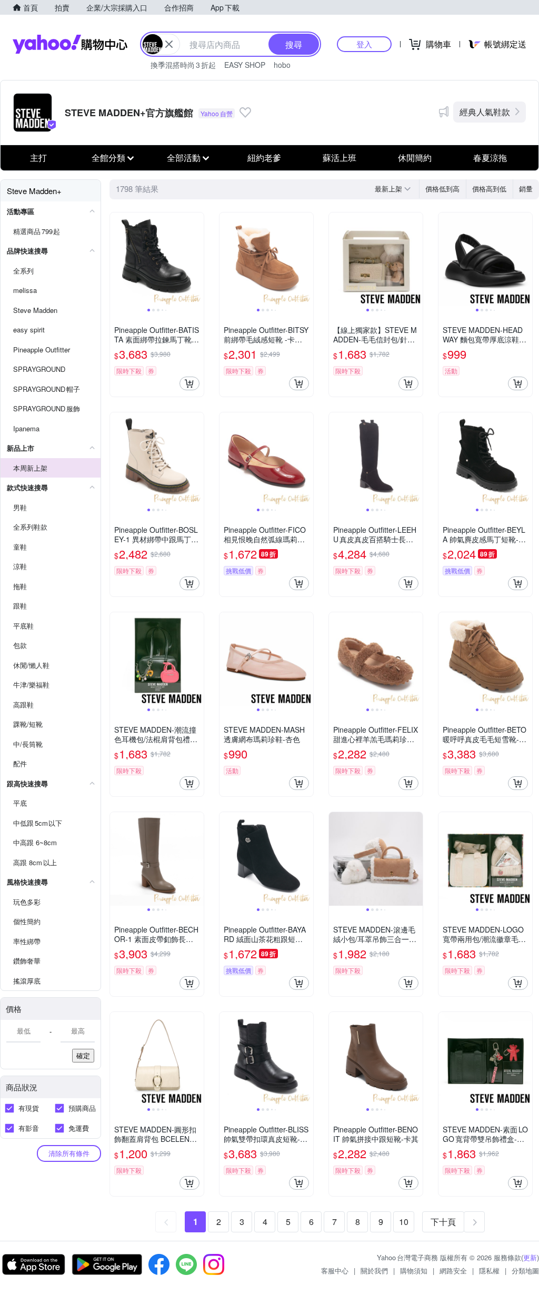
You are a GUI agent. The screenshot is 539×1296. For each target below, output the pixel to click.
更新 (530, 1257)
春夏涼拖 (490, 157)
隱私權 (489, 1270)
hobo (282, 64)
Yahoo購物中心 (70, 44)
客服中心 (334, 1270)
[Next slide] (197, 259)
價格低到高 (442, 189)
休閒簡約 (415, 157)
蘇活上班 (339, 157)
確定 (83, 1055)
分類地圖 (525, 1270)
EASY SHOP (244, 64)
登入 (364, 43)
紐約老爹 (264, 157)
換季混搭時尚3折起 (183, 64)
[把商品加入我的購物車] (189, 383)
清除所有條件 (68, 1153)
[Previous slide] (117, 259)
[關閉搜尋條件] (169, 44)
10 (403, 1222)
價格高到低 (489, 189)
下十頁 (443, 1222)
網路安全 (453, 1270)
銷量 (526, 189)
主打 (38, 157)
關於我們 (374, 1270)
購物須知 (413, 1270)
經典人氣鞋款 (485, 112)
